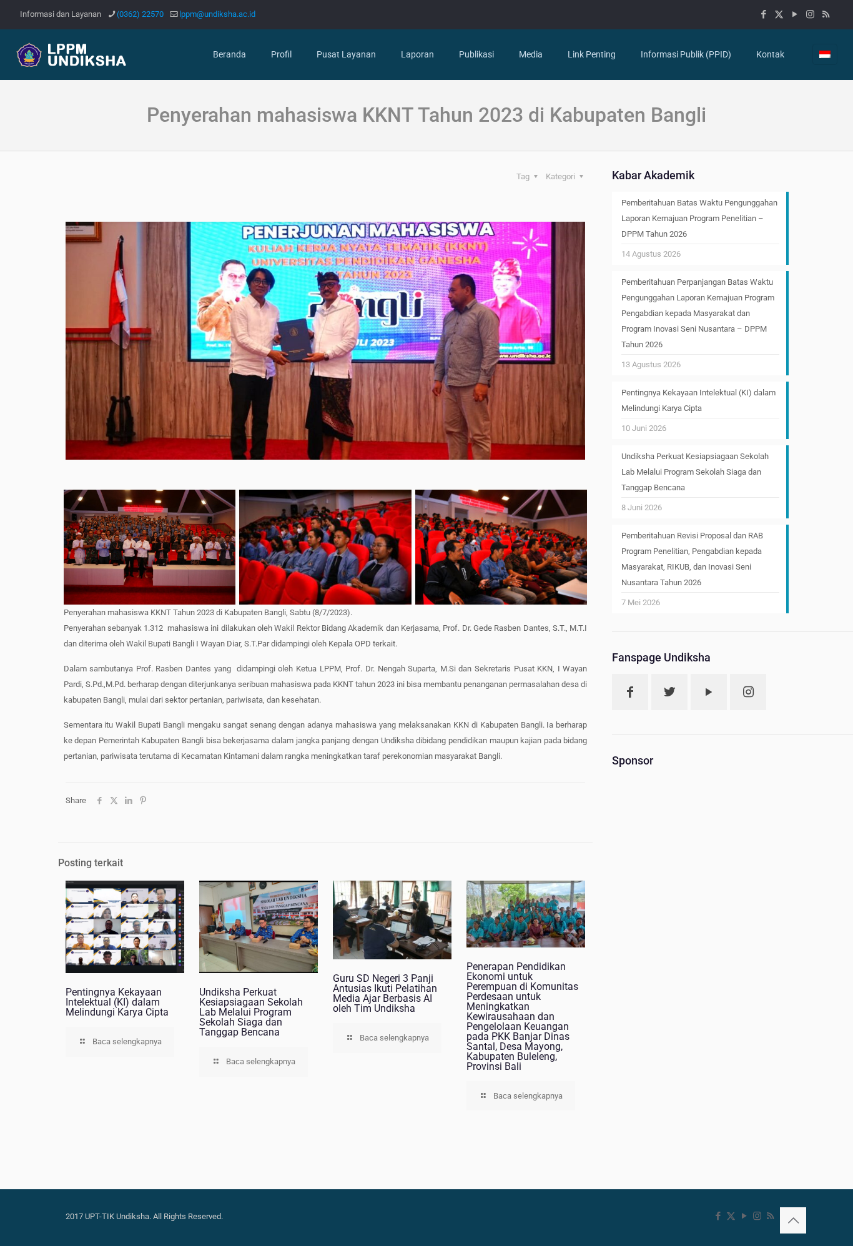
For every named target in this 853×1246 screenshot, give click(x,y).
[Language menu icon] (824, 54)
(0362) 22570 (140, 14)
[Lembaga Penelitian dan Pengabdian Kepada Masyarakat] (77, 54)
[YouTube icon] (794, 14)
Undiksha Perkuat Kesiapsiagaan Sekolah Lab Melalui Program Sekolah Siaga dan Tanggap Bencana (251, 1012)
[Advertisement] (700, 964)
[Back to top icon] (793, 1220)
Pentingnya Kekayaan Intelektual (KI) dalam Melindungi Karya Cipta (117, 1002)
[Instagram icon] (810, 14)
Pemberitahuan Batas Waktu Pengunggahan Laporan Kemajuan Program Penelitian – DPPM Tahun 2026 (699, 218)
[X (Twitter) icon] (779, 14)
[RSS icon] (826, 14)
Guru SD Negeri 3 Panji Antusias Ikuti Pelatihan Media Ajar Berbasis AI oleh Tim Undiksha (385, 993)
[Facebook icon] (763, 14)
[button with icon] (630, 692)
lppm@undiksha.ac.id (217, 14)
